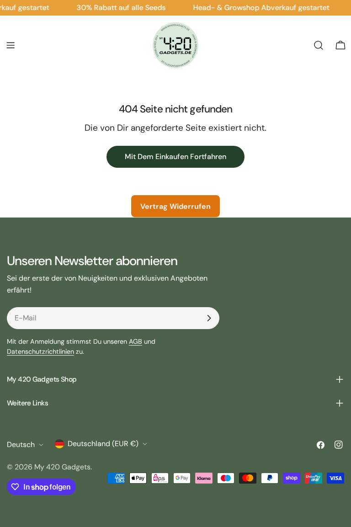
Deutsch (21, 444)
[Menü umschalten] (10, 45)
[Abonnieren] (208, 318)
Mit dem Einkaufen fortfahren (175, 156)
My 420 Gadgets (62, 467)
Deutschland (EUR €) (103, 443)
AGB (135, 341)
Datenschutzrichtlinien (40, 351)
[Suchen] (318, 45)
